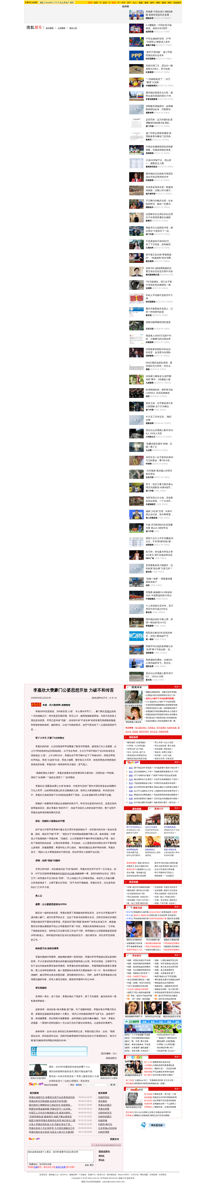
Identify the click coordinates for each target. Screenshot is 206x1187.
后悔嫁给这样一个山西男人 (164, 1104)
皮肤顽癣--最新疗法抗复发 (166, 890)
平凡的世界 (162, 915)
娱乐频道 (50, 28)
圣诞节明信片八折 (134, 950)
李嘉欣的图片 (105, 1105)
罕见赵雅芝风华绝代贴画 (163, 1072)
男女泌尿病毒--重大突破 (165, 746)
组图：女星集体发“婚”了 (165, 973)
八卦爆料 (148, 1065)
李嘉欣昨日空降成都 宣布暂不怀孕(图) (48, 1101)
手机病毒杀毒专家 (141, 918)
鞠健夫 (149, 692)
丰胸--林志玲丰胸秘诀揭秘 (138, 887)
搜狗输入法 (53, 1174)
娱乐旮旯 (148, 1100)
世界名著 (153, 915)
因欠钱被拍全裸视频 (133, 706)
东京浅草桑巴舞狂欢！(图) (138, 980)
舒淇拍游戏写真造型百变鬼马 (167, 992)
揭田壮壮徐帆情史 (134, 940)
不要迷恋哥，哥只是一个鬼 (164, 1094)
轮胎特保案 (172, 728)
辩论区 (101, 1160)
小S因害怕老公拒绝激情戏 (165, 718)
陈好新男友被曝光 (172, 950)
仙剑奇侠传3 (164, 866)
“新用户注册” (60, 1167)
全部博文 (163, 1174)
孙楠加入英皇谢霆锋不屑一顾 (162, 721)
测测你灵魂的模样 (38, 1078)
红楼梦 (174, 912)
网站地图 (144, 1174)
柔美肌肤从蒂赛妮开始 (137, 755)
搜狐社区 (136, 1057)
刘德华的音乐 (105, 1112)
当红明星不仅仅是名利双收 (164, 1100)
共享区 (129, 918)
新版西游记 (150, 849)
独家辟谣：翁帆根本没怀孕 (166, 986)
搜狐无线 (137, 907)
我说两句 (177, 3)
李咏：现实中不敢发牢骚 (141, 996)
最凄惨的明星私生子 (133, 1075)
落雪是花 (150, 718)
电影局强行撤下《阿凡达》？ (166, 802)
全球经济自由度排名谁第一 (165, 783)
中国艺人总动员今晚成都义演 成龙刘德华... (50, 1112)
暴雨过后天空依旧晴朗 (159, 1115)
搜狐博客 (136, 687)
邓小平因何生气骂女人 (164, 872)
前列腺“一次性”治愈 (163, 755)
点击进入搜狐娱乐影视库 (138, 989)
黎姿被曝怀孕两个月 (134, 1016)
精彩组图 (148, 1072)
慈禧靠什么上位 (144, 869)
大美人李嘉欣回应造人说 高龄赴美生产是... (50, 1124)
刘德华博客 (103, 1132)
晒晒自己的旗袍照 (142, 1115)
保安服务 (102, 1101)
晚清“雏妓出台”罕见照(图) (166, 976)
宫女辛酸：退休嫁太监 (136, 872)
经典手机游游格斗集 (158, 918)
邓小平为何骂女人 (134, 827)
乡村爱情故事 (132, 849)
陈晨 (148, 714)
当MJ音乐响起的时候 (167, 999)
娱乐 (105, 3)
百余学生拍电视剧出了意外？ (166, 779)
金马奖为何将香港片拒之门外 (162, 695)
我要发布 (114, 1139)
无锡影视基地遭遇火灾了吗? (166, 771)
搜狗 (72, 2)
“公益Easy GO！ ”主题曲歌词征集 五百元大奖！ (154, 1080)
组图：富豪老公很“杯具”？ (138, 973)
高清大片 (158, 808)
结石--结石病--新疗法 (136, 752)
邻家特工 (130, 866)
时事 (131, 798)
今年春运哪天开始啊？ (144, 802)
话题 (131, 791)
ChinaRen (48, 2)
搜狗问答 (132, 762)
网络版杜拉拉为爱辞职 (164, 983)
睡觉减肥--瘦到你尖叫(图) (138, 890)
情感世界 (148, 1104)
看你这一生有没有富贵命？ (62, 1076)
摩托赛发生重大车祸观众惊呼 (167, 980)
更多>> (177, 687)
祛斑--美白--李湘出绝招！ (166, 897)
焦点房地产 (64, 2)
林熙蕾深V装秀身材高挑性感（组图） (150, 1083)
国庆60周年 (144, 731)
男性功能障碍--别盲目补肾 (166, 894)
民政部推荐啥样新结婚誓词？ (166, 795)
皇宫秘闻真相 (170, 827)
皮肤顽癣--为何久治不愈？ (138, 900)
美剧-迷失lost (143, 863)
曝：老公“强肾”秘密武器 (137, 903)
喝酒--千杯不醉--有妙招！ (166, 903)
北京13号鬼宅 (151, 827)
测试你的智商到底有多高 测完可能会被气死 (70, 1071)
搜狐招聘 (73, 1174)
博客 (158, 3)
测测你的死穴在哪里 (109, 1078)
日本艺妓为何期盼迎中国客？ (166, 798)
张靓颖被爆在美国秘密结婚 (165, 705)
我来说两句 (97, 698)
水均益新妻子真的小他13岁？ (166, 768)
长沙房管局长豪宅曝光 (144, 787)
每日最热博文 (141, 728)
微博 (164, 3)
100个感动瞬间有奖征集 (137, 986)
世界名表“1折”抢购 (135, 749)
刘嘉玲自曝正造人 (153, 950)
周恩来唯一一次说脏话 (164, 876)
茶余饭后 (136, 955)
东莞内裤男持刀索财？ (144, 798)
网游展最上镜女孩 (133, 722)
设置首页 (43, 1174)
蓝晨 (148, 711)
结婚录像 (102, 1120)
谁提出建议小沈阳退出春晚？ (166, 787)
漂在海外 (129, 1112)
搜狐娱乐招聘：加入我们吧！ (167, 989)
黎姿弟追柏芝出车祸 (172, 1016)
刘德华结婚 (163, 731)
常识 (131, 783)
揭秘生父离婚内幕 (171, 940)
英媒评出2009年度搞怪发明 (165, 1097)
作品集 (71, 873)
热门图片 (148, 1075)
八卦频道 (61, 28)
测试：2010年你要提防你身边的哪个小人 (69, 1066)
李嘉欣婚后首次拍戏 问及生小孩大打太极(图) (51, 1132)
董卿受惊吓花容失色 (161, 1062)
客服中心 (92, 1174)
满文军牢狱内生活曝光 (168, 996)
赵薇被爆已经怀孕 (134, 943)
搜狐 (42, 2)
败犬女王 (174, 866)
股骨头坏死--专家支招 (164, 758)
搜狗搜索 (36, 1084)
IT (118, 3)
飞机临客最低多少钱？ (144, 783)
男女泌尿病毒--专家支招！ (138, 897)
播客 (146, 3)
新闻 (131, 787)
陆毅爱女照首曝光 (172, 946)
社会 (131, 802)
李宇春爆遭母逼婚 (134, 946)
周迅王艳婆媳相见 (153, 946)
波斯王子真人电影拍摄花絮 (138, 992)
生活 (131, 779)
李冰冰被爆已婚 (153, 940)
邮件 (152, 3)
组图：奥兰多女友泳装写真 (166, 967)
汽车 (123, 3)
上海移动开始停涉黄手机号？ (166, 791)
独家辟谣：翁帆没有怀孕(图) (164, 692)
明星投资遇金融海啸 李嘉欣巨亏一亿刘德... (50, 1109)
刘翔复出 (151, 728)
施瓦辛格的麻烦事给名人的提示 (163, 711)
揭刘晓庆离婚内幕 (153, 943)
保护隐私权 (111, 1174)
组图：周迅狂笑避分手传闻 (138, 960)
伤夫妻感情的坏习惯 (136, 894)
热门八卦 (148, 1062)
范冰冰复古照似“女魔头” (163, 1075)
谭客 (148, 708)
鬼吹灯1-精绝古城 (141, 915)
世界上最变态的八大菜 (87, 1076)
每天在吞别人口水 (133, 1107)
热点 (131, 795)
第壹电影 (148, 1068)
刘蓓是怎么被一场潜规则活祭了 (163, 708)
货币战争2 (172, 915)
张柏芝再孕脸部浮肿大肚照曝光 (163, 714)
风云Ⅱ (137, 866)
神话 (156, 866)
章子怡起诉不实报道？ (144, 768)
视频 (141, 3)
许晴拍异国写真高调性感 (163, 1065)
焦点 (131, 771)
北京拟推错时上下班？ (144, 771)
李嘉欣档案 (103, 1109)
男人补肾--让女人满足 (164, 742)
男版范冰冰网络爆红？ (144, 795)
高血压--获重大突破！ (164, 752)
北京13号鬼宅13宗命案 (164, 869)
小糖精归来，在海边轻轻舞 (164, 1107)
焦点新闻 (148, 1094)
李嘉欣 (108, 711)
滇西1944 (144, 866)
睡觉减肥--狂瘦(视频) (136, 742)
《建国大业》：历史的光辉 (164, 1068)
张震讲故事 (166, 912)
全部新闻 (153, 1174)
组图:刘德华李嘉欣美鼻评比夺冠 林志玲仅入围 (52, 1120)
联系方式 (101, 1174)
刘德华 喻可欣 (105, 1124)
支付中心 (64, 1174)
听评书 (129, 912)
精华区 (101, 1156)
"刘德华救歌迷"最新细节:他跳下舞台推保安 (50, 1116)
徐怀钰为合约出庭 (153, 1016)
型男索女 (148, 1107)
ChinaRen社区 (137, 1089)
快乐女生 (154, 731)
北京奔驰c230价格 (107, 1128)
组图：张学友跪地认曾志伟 (166, 963)
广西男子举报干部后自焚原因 (164, 775)
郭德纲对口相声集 (141, 912)
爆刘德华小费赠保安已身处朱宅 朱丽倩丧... (50, 1105)
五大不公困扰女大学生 (144, 791)
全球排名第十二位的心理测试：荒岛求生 (69, 1081)
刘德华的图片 (105, 1116)
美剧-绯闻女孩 (170, 849)
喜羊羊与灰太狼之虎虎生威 (166, 863)
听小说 (129, 915)
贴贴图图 (148, 1097)
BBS (170, 3)
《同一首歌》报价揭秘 (140, 999)
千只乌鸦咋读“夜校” (142, 775)
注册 (36, 1167)
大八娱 (149, 702)
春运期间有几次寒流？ (144, 779)
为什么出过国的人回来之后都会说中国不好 (152, 1112)
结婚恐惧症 (103, 1097)
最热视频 (136, 808)
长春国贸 (150, 705)
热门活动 (129, 1080)
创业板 (135, 731)
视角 (131, 775)
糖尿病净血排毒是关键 (137, 758)
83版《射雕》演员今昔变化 (139, 983)
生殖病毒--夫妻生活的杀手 (166, 887)
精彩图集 (129, 1083)
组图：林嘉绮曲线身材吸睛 (138, 963)
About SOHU (123, 1174)
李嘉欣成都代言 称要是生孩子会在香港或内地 (52, 1097)
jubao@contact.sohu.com (114, 1182)
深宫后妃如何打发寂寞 (136, 876)
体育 (96, 3)
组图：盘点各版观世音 (164, 970)
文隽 (148, 695)
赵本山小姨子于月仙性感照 (163, 702)
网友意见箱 (157, 1125)
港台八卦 (73, 28)
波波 (148, 721)
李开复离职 (161, 728)
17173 (56, 2)
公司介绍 (135, 1174)
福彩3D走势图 (173, 918)
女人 (135, 3)
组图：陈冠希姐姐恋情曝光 (138, 967)
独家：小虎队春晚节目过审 (166, 960)
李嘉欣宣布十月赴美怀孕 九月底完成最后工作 (52, 1128)
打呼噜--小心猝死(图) (136, 746)
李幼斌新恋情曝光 (172, 943)
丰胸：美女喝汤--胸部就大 (166, 900)
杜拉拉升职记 (155, 912)
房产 (129, 3)
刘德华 (63, 873)
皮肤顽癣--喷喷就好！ (164, 749)
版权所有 (131, 1178)
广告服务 (82, 1174)
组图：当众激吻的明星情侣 (138, 970)
